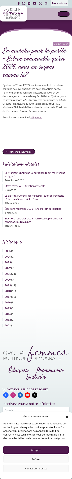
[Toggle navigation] (63, 14)
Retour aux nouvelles (20, 151)
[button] (67, 416)
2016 (8, 302)
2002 (8, 325)
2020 (8, 279)
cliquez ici (36, 117)
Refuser (36, 459)
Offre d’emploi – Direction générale (25, 185)
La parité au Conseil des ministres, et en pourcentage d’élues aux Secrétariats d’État (34, 197)
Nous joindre (59, 3)
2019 (8, 285)
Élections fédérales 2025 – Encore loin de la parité (33, 208)
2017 (8, 296)
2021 (8, 273)
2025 (8, 250)
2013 (8, 319)
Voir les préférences (36, 468)
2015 (8, 308)
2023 (8, 262)
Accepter (36, 449)
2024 (8, 256)
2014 (8, 313)
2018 (8, 290)
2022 (8, 267)
